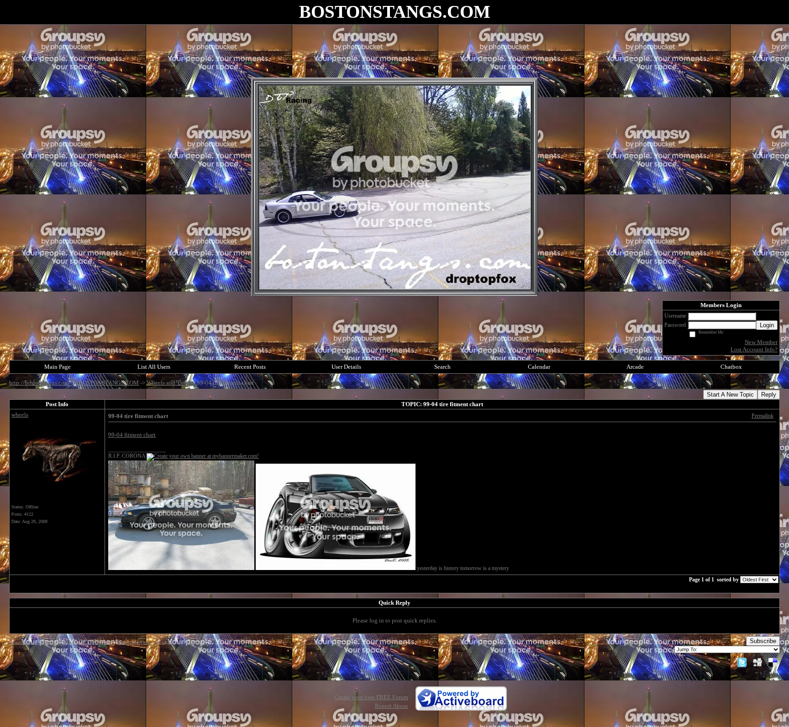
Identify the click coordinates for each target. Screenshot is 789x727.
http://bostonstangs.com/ (40, 382)
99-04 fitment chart (132, 434)
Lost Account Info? (754, 349)
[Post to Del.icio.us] (773, 662)
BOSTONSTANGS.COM (109, 382)
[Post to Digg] (757, 662)
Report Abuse (391, 705)
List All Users (153, 366)
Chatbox (731, 366)
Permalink (762, 416)
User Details (346, 366)
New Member (761, 342)
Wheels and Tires (168, 382)
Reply (768, 394)
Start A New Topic (730, 394)
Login (767, 325)
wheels (19, 414)
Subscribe (763, 641)
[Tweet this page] (742, 662)
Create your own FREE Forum (371, 697)
